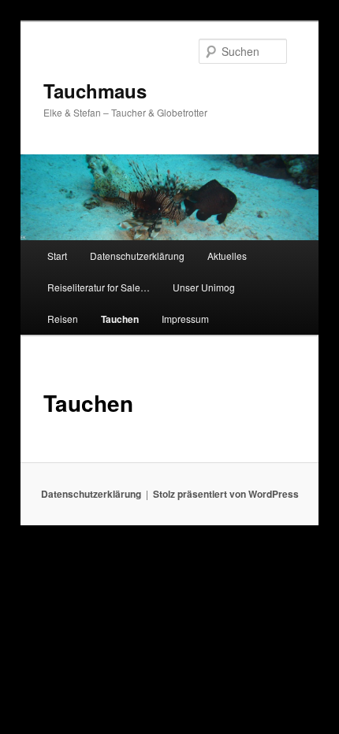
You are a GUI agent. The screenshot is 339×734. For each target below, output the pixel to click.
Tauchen (120, 319)
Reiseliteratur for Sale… (98, 287)
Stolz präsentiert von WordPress (226, 494)
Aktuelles (227, 255)
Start (57, 255)
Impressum (185, 318)
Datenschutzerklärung (137, 255)
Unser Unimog (204, 287)
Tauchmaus (95, 90)
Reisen (62, 318)
